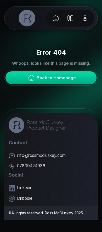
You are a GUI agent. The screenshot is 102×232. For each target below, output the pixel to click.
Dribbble (24, 198)
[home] (27, 18)
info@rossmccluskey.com (41, 155)
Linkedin (24, 187)
